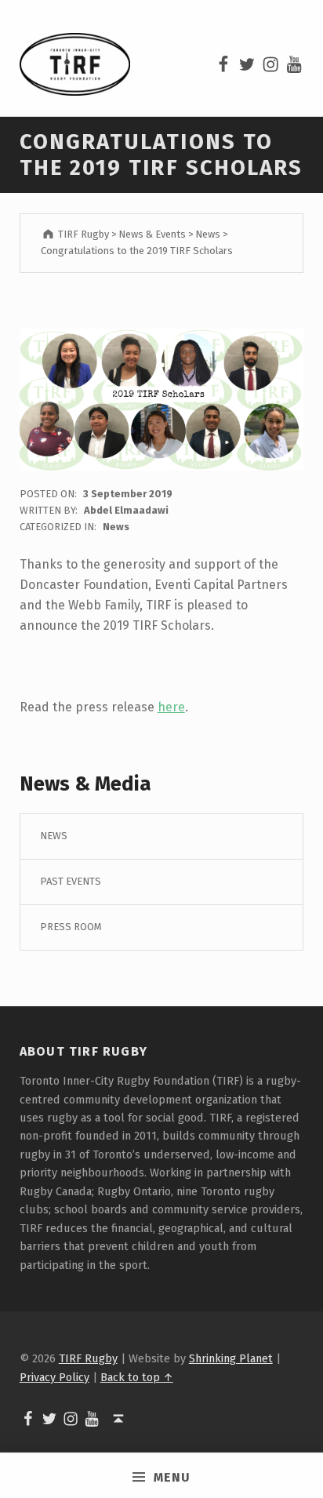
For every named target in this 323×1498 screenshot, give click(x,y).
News (116, 527)
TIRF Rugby (88, 1358)
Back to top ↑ (136, 1377)
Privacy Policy (54, 1377)
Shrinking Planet (231, 1358)
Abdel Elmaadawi (126, 510)
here (171, 707)
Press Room (71, 927)
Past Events (70, 881)
